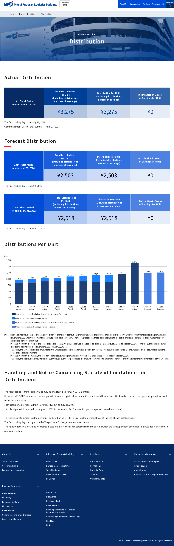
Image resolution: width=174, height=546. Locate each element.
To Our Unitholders (11, 461)
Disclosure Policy (54, 501)
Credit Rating (140, 470)
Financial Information (145, 454)
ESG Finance (52, 478)
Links (48, 525)
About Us (124, 4)
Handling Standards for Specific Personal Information (60, 511)
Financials (156, 4)
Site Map (50, 521)
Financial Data (140, 466)
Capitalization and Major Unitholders (151, 474)
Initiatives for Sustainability (60, 454)
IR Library (6, 497)
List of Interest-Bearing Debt (147, 461)
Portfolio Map (96, 461)
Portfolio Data (96, 470)
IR (163, 4)
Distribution (8, 510)
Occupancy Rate (97, 478)
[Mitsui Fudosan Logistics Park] (30, 3)
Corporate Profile (10, 466)
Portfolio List (96, 466)
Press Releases (9, 493)
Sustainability (135, 4)
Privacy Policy (52, 505)
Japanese (169, 2)
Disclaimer (51, 496)
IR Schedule (7, 506)
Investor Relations (27, 14)
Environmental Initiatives (58, 466)
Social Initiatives (53, 470)
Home (11, 14)
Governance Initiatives (56, 474)
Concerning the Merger (12, 519)
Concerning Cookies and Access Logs (63, 516)
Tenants (94, 474)
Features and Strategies (13, 470)
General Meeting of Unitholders (16, 515)
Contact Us (51, 492)
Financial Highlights (11, 502)
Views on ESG (52, 461)
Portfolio (146, 4)
